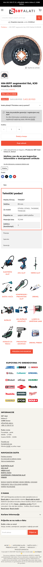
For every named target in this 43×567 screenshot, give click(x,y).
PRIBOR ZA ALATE (12, 547)
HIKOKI (21, 482)
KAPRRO (25, 484)
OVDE (32, 119)
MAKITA (12, 90)
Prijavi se (32, 532)
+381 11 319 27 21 (7, 425)
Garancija (6, 245)
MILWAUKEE (11, 487)
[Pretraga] (39, 17)
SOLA (12, 484)
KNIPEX (3, 487)
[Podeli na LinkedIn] (10, 176)
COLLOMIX (18, 484)
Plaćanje (6, 233)
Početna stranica (6, 457)
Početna (4, 27)
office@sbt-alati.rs (7, 423)
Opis (5, 185)
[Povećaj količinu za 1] (19, 129)
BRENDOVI (31, 547)
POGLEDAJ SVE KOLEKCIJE (21, 351)
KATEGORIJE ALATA (19, 545)
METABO (16, 482)
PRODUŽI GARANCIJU (21, 550)
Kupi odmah (21, 143)
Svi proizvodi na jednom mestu (11, 459)
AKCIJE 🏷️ (7, 545)
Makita (4, 168)
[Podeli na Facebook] (2, 176)
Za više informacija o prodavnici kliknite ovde (16, 164)
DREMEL (27, 482)
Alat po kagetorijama (8, 461)
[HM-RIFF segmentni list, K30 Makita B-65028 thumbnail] (4, 75)
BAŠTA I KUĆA (31, 545)
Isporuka (6, 239)
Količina (3, 125)
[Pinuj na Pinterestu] (14, 176)
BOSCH (3, 482)
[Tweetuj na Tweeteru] (6, 176)
